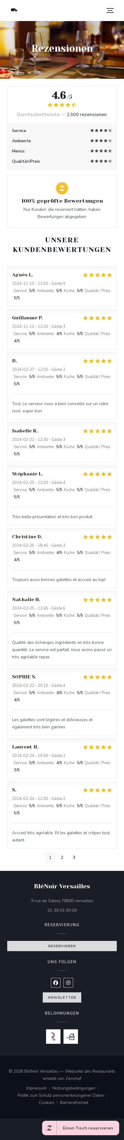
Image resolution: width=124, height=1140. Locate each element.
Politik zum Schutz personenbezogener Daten (63, 1095)
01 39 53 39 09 (62, 910)
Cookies (49, 1103)
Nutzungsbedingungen (76, 1088)
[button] (110, 10)
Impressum (39, 1088)
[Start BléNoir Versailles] (14, 10)
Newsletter (62, 997)
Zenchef (73, 1078)
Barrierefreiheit (74, 1103)
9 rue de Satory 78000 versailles (74, 901)
